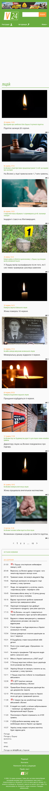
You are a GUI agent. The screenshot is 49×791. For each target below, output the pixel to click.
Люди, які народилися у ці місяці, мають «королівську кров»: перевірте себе (26, 588)
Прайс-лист (24, 769)
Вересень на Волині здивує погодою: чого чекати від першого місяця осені (27, 571)
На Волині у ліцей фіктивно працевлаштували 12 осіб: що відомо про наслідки (26, 169)
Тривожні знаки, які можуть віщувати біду (27, 577)
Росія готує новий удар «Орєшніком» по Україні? (26, 647)
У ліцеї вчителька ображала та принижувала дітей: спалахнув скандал (25, 214)
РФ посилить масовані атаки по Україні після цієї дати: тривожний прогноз (26, 694)
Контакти (24, 762)
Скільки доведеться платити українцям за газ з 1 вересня (27, 634)
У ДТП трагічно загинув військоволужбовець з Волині (22, 682)
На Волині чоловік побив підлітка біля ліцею (19, 530)
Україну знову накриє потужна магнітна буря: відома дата (26, 728)
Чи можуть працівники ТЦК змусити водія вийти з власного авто (27, 653)
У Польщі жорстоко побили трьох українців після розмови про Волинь (28, 663)
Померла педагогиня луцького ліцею (16, 395)
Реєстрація (5, 24)
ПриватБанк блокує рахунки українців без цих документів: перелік (27, 688)
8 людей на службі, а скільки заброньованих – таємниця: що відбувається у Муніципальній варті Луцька (28, 708)
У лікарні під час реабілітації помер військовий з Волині (26, 701)
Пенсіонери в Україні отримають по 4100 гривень (27, 716)
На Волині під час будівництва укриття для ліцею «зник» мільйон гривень (26, 439)
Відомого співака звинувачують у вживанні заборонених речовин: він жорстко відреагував (27, 621)
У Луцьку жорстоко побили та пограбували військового (27, 676)
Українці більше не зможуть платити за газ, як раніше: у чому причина (28, 669)
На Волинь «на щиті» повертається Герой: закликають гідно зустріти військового (28, 613)
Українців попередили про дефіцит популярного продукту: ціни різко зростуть (27, 607)
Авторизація (22, 24)
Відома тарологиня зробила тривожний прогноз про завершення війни (26, 600)
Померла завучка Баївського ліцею (15, 308)
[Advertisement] (24, 54)
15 (33, 543)
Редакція (24, 759)
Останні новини (11, 552)
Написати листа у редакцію (24, 765)
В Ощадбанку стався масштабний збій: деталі (26, 640)
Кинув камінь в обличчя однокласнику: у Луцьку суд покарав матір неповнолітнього (24, 260)
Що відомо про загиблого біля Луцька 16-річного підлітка (23, 124)
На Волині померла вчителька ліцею (16, 487)
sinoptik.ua (17, 750)
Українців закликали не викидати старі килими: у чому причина (26, 581)
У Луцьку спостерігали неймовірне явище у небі (25, 565)
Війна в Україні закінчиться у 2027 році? (26, 658)
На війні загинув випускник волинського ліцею (19, 351)
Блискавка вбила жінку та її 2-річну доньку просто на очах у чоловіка (27, 594)
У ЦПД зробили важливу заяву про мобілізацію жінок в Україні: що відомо (26, 722)
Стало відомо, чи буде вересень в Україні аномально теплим (27, 628)
